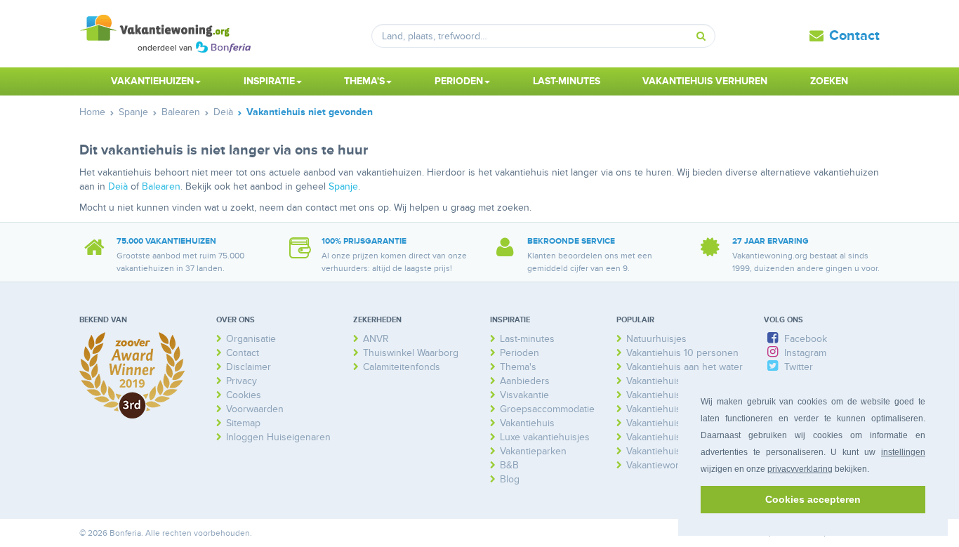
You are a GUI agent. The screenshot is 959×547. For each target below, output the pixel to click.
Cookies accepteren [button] (813, 499)
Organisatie (251, 339)
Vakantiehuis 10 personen (682, 353)
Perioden (519, 353)
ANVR (376, 339)
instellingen (903, 452)
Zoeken (829, 81)
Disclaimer (248, 367)
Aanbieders (525, 381)
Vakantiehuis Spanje (669, 451)
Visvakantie (524, 395)
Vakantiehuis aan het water (684, 367)
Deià (118, 186)
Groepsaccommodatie (547, 409)
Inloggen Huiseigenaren (278, 437)
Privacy (241, 381)
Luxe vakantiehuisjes (545, 437)
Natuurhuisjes (656, 339)
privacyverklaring (800, 469)
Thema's (518, 367)
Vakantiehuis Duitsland (675, 395)
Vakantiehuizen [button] (152, 81)
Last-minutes (566, 81)
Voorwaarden (255, 409)
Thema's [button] (364, 81)
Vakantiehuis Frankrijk (673, 409)
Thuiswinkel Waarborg (410, 353)
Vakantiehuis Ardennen (676, 381)
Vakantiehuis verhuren (704, 81)
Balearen (161, 186)
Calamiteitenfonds (401, 367)
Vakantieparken (533, 451)
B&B (509, 465)
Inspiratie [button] (269, 81)
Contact (854, 35)
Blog (510, 479)
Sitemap (243, 423)
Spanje (343, 186)
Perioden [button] (459, 81)
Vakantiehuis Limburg (672, 423)
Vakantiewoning (660, 465)
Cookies (243, 395)
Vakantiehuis (527, 423)
